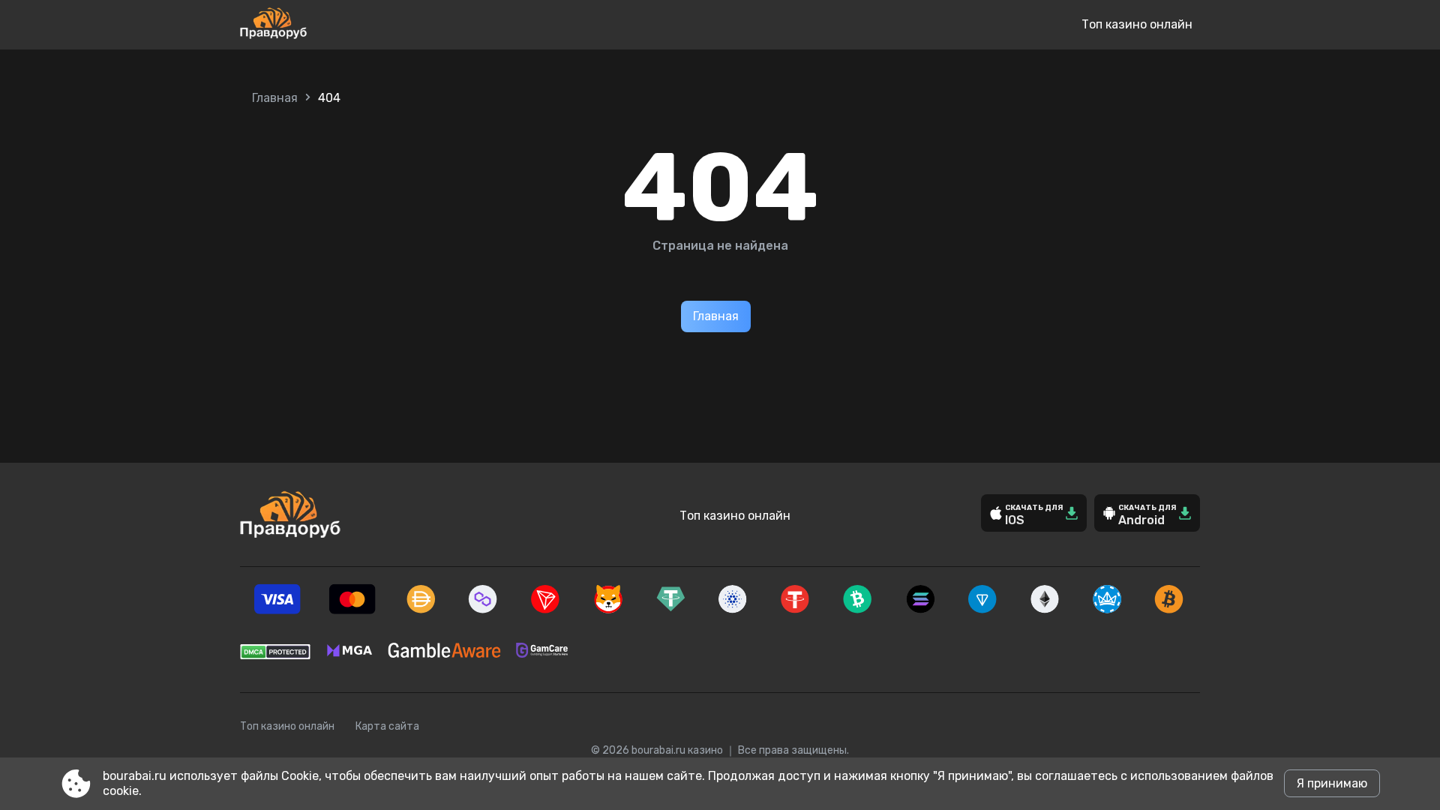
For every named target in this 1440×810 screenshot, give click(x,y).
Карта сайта (387, 726)
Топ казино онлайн (1137, 24)
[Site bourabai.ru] (323, 25)
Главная (275, 98)
